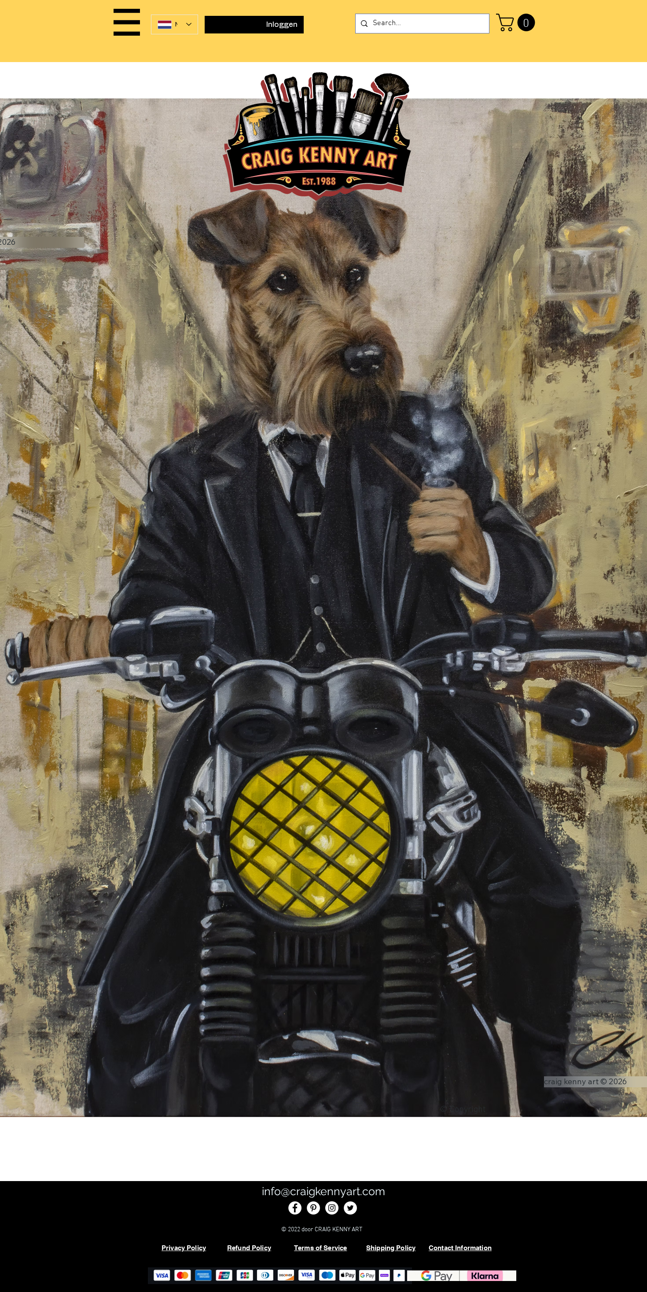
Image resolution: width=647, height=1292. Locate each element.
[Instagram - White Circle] (331, 1208)
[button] (127, 22)
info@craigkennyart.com (323, 1191)
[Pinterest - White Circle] (313, 1208)
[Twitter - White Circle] (350, 1208)
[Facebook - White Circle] (294, 1208)
